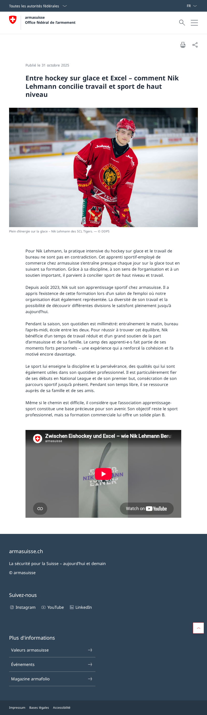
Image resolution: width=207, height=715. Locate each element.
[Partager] (195, 44)
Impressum (17, 707)
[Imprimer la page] (183, 44)
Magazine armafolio (30, 679)
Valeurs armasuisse (30, 650)
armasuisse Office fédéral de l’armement (50, 20)
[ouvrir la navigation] (194, 23)
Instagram (26, 607)
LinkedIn (83, 607)
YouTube (55, 607)
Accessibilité (61, 707)
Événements (23, 664)
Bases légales (39, 707)
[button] (198, 628)
